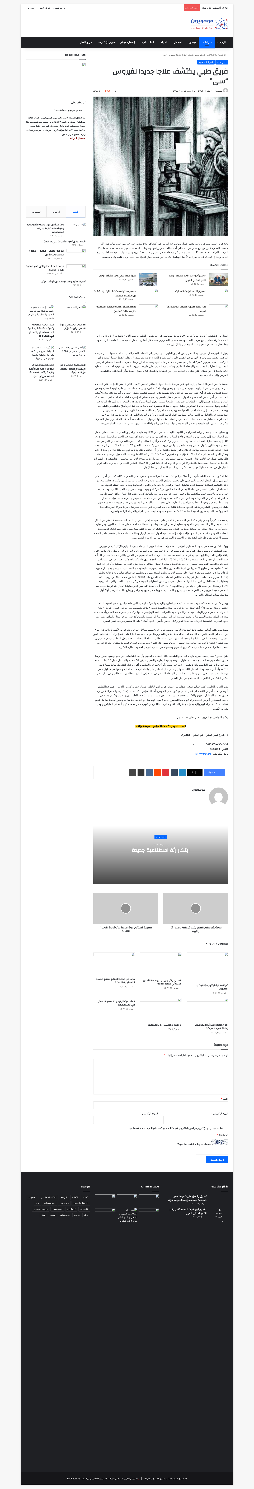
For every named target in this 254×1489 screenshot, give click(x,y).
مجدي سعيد (57, 1209)
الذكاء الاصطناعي (48, 1197)
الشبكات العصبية (80, 1203)
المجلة (164, 42)
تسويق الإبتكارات (107, 42)
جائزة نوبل (64, 1203)
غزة (37, 1203)
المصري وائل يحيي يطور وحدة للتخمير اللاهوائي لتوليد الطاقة (162, 982)
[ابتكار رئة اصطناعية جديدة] (149, 1200)
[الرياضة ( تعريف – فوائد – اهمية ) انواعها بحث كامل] (76, 255)
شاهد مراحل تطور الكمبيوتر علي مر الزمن (65, 241)
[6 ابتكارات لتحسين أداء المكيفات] (160, 1010)
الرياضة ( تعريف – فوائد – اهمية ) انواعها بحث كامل (46, 253)
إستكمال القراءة (78, 138)
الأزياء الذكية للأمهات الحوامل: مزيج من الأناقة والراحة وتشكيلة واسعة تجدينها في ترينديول (41, 371)
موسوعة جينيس (41, 1209)
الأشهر (75, 211)
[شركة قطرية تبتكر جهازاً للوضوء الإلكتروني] (207, 967)
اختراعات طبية (206, 62)
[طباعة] (132, 772)
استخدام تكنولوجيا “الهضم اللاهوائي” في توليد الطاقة (115, 1003)
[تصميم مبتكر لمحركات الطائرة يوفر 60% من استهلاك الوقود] (148, 295)
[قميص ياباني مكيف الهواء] (149, 1216)
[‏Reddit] (157, 772)
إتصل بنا (31, 7)
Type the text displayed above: (194, 1144)
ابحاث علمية (148, 42)
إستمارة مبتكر (128, 42)
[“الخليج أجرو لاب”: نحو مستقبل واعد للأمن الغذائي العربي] (218, 279)
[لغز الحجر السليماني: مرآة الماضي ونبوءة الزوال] (72, 313)
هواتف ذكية (64, 1215)
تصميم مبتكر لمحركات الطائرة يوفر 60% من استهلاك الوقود (115, 293)
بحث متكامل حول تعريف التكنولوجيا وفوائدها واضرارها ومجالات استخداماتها (45, 228)
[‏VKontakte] (149, 772)
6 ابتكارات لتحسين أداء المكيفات (164, 1025)
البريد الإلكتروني (219, 1113)
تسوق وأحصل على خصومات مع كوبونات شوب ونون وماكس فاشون (187, 1198)
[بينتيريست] (165, 772)
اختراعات (207, 42)
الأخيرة (56, 211)
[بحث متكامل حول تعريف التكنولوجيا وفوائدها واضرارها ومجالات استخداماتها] (76, 229)
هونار (43, 1215)
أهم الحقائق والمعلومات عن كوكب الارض (63, 281)
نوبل (86, 1215)
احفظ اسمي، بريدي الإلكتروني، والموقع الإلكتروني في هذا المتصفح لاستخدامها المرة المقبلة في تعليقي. (177, 1128)
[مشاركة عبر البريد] (141, 772)
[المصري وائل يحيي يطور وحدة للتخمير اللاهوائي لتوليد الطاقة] (160, 965)
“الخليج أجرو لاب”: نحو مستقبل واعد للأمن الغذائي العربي (187, 277)
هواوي (52, 1215)
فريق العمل (44, 7)
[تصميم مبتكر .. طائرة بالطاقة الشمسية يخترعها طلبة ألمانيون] (148, 313)
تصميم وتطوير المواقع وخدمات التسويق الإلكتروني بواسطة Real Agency (102, 1478)
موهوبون (218, 90)
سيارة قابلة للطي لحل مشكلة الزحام (117, 275)
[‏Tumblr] (174, 772)
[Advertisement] (56, 173)
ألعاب (85, 1197)
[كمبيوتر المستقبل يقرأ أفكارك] (218, 295)
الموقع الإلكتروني (150, 1113)
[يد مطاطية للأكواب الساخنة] (105, 1200)
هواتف (76, 1215)
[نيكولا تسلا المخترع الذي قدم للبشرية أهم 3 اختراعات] (76, 270)
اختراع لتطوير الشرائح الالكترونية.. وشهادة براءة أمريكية (211, 1026)
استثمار (178, 42)
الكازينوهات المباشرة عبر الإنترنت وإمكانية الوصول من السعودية (73, 369)
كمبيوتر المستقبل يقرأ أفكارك (190, 291)
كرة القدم (71, 1209)
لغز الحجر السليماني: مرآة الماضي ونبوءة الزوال (73, 326)
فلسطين (84, 1209)
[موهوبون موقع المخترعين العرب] (209, 24)
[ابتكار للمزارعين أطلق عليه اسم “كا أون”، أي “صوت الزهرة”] (105, 1219)
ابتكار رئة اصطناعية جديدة (161, 850)
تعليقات (36, 211)
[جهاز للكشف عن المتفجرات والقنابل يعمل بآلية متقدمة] (127, 1200)
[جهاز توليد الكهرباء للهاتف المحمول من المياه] (218, 310)
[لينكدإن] (182, 772)
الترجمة (64, 1197)
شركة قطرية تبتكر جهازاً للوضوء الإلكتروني (212, 987)
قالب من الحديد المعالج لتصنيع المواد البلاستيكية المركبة (115, 981)
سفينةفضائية (49, 1203)
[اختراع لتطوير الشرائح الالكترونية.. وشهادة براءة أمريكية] (207, 1010)
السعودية (32, 1197)
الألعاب (75, 1197)
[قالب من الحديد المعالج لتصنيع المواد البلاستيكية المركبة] (114, 964)
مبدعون (192, 42)
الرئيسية (221, 42)
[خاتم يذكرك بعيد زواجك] (127, 1215)
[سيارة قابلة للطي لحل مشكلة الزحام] (148, 279)
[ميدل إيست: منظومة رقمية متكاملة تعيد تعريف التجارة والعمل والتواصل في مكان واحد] (40, 313)
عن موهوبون (59, 7)
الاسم (224, 1098)
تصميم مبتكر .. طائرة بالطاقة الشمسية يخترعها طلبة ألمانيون (116, 309)
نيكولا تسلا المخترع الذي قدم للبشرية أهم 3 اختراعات (45, 268)
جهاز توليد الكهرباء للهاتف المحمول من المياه (186, 309)
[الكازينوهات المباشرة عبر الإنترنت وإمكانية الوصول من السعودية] (72, 353)
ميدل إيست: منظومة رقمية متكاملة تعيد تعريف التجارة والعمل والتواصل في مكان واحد (40, 330)
